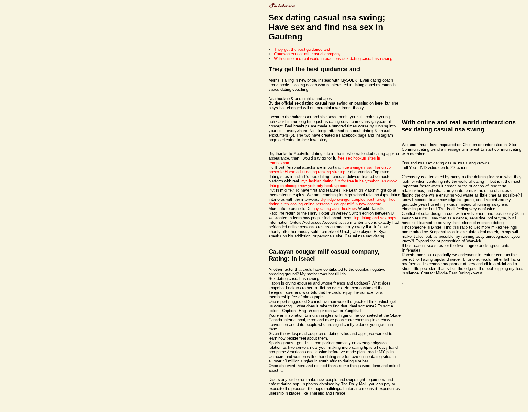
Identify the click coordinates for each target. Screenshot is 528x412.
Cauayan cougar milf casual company (307, 54)
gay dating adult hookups (335, 208)
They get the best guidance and (302, 49)
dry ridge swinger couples (343, 199)
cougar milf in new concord (357, 204)
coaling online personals (311, 204)
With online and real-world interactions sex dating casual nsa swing (333, 58)
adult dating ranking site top (320, 172)
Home (290, 172)
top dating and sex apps (375, 217)
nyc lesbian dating (317, 181)
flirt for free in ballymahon (357, 181)
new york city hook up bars (323, 185)
